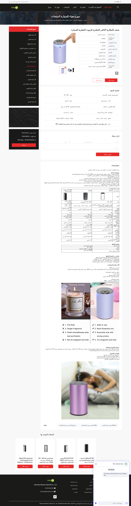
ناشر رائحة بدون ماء (31, 61)
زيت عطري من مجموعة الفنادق (28, 48)
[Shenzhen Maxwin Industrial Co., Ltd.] (14, 7)
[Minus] (96, 464)
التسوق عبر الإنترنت (94, 7)
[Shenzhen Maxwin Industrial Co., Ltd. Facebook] (120, 2)
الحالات (90, 485)
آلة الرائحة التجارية (31, 70)
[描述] (118, 7)
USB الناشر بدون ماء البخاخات (89, 425)
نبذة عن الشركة (73, 482)
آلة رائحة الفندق (32, 79)
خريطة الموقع (89, 488)
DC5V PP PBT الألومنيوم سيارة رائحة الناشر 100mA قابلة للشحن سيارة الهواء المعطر (67, 460)
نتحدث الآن (111, 80)
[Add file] (126, 503)
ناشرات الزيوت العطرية (30, 52)
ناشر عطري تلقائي (31, 75)
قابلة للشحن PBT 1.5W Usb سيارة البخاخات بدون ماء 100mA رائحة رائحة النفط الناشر (45, 460)
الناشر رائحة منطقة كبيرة (29, 84)
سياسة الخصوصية (88, 492)
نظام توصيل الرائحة (31, 93)
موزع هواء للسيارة (78, 20)
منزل (85, 20)
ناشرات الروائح (32, 57)
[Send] (95, 503)
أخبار (91, 482)
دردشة (24, 145)
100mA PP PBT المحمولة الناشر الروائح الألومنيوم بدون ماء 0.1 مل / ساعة (86, 460)
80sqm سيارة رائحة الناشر (109, 425)
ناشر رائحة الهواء (31, 44)
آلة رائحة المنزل (32, 102)
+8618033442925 (29, 140)
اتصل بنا (75, 492)
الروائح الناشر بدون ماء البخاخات (67, 425)
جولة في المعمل (73, 485)
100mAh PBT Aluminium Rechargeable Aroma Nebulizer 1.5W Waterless (25, 460)
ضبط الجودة (74, 488)
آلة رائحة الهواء (32, 35)
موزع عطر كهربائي (31, 97)
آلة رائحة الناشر (32, 39)
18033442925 (25, 136)
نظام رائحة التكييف (31, 88)
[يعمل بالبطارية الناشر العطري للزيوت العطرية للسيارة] (59, 49)
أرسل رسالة (107, 154)
